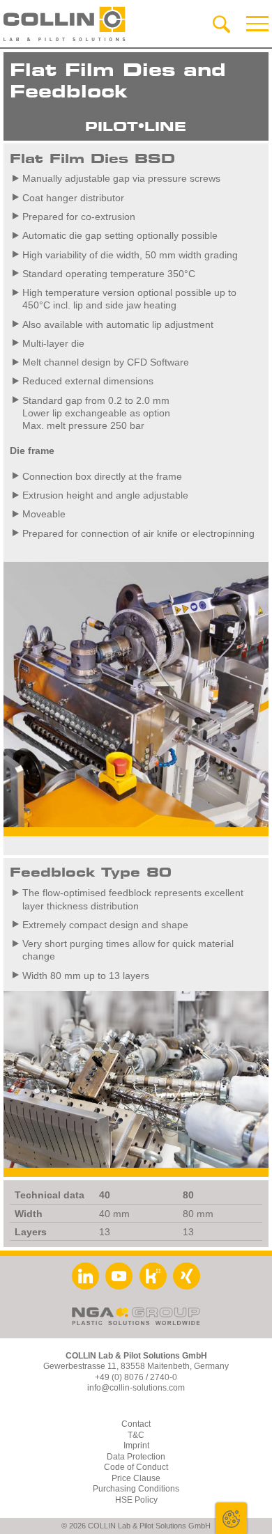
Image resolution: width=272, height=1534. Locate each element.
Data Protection (136, 1457)
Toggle (231, 1518)
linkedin (85, 1276)
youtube (119, 1276)
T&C (136, 1435)
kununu (153, 1276)
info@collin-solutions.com (136, 1388)
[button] (257, 24)
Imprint (136, 1445)
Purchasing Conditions (136, 1489)
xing (186, 1276)
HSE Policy (136, 1500)
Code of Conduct (136, 1467)
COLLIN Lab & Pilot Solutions (64, 24)
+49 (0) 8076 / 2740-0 (136, 1377)
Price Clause (136, 1478)
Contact (136, 1424)
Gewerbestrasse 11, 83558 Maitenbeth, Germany (136, 1366)
